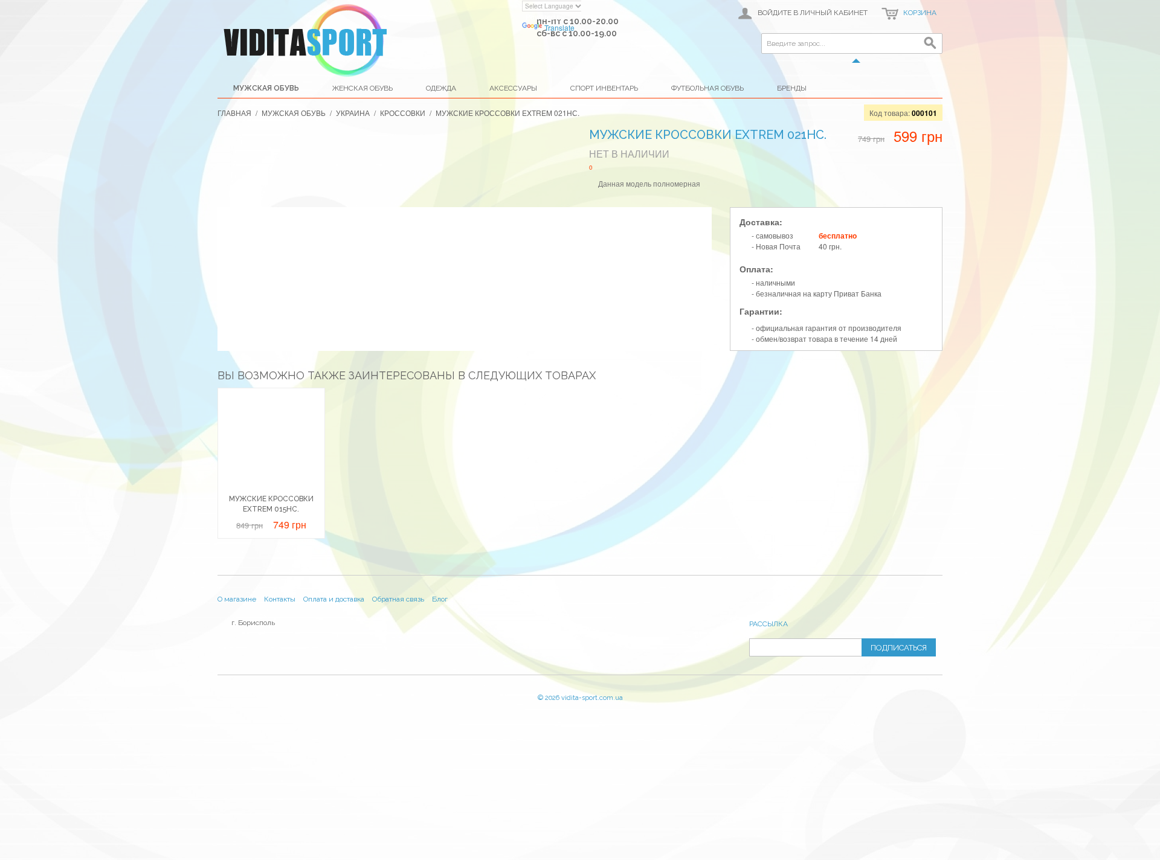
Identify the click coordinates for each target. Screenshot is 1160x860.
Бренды (792, 88)
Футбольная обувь (707, 88)
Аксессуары (513, 88)
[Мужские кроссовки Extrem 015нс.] (271, 441)
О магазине (237, 599)
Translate (559, 27)
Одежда (441, 88)
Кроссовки (402, 113)
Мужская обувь (266, 88)
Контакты (279, 599)
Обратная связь (398, 599)
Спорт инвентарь (604, 88)
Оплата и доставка (333, 599)
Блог (440, 599)
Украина (353, 113)
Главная (234, 113)
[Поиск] (930, 45)
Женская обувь (362, 88)
